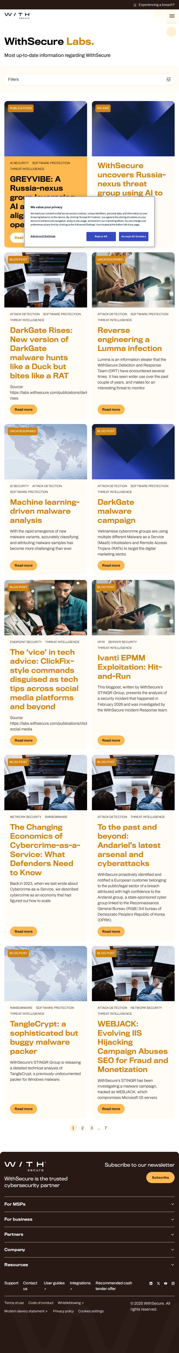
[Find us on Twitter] (158, 1283)
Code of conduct (40, 1303)
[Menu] (172, 15)
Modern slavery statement (24, 1311)
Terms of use (14, 1303)
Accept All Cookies (133, 236)
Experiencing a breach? (157, 5)
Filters (13, 79)
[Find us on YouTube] (165, 1283)
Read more (24, 237)
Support (11, 1283)
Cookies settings (91, 1311)
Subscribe (160, 1177)
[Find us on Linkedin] (151, 1283)
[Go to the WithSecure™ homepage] (17, 16)
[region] (89, 221)
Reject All (101, 236)
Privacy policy (63, 1311)
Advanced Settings (43, 236)
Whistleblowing (69, 1303)
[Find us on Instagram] (173, 1283)
